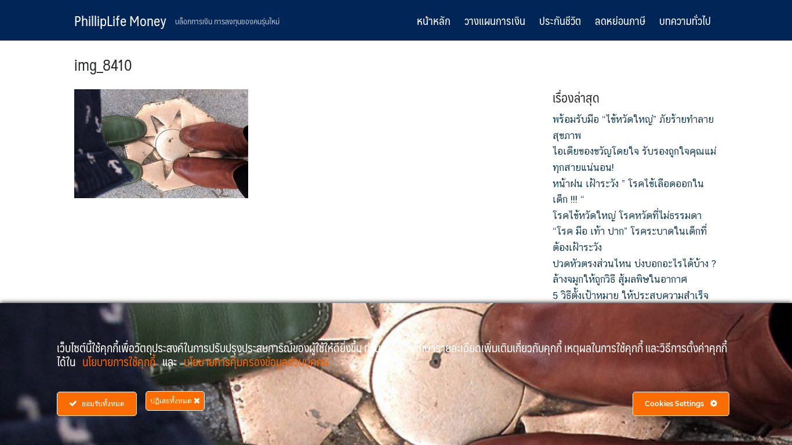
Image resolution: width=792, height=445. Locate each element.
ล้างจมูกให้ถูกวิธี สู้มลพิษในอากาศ (620, 279)
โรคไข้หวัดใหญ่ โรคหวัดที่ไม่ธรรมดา (627, 215)
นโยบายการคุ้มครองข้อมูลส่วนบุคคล (256, 361)
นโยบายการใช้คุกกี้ (120, 361)
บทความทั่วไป (685, 20)
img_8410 (103, 64)
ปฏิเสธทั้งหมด (172, 400)
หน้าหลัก (434, 20)
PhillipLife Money (120, 20)
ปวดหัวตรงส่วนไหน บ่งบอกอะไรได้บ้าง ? (634, 263)
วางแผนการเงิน (494, 20)
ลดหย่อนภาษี (620, 20)
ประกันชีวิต (560, 20)
